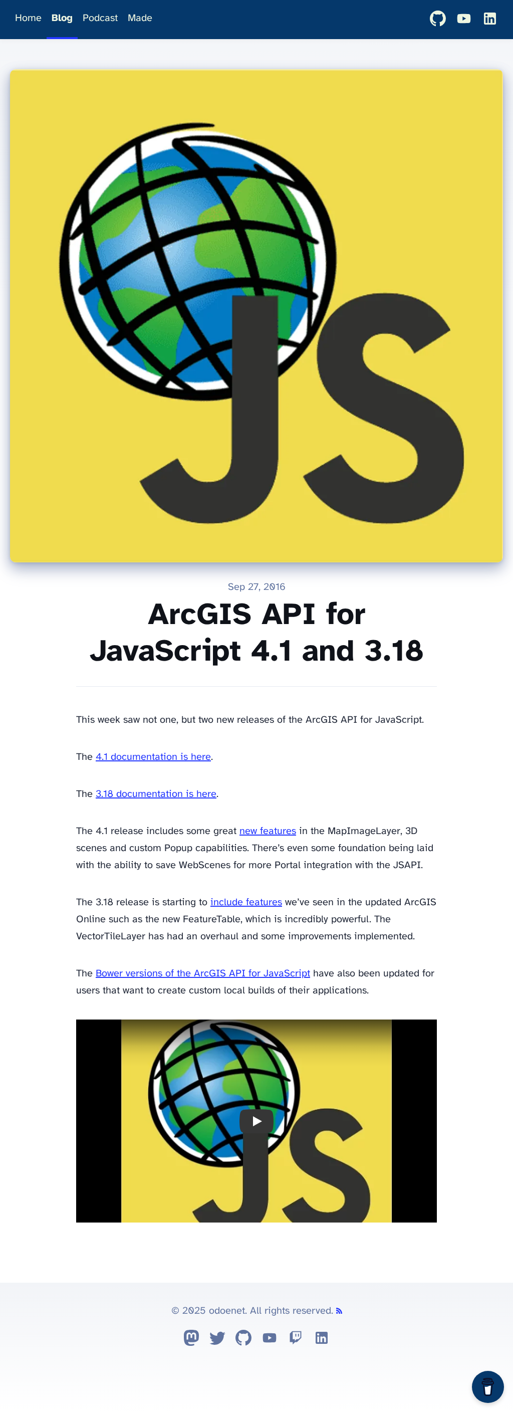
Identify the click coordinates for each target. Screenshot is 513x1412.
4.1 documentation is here (153, 757)
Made (140, 18)
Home (28, 18)
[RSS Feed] (339, 1311)
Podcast (100, 18)
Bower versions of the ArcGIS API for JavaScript (203, 973)
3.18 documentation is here (156, 794)
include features (246, 902)
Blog (62, 18)
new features (267, 831)
